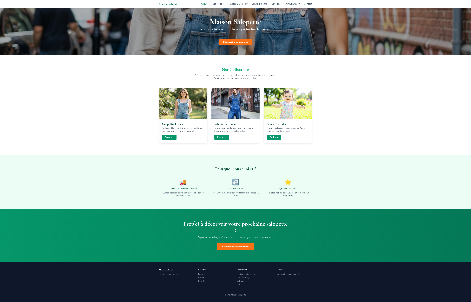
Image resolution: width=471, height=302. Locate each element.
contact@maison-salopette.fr (289, 274)
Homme (202, 277)
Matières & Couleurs (238, 4)
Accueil (205, 4)
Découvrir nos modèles (235, 42)
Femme (201, 274)
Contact (308, 4)
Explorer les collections (235, 246)
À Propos (276, 4)
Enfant (201, 281)
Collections (218, 4)
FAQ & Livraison (292, 4)
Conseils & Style (259, 4)
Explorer (169, 137)
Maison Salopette (169, 4)
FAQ (239, 284)
